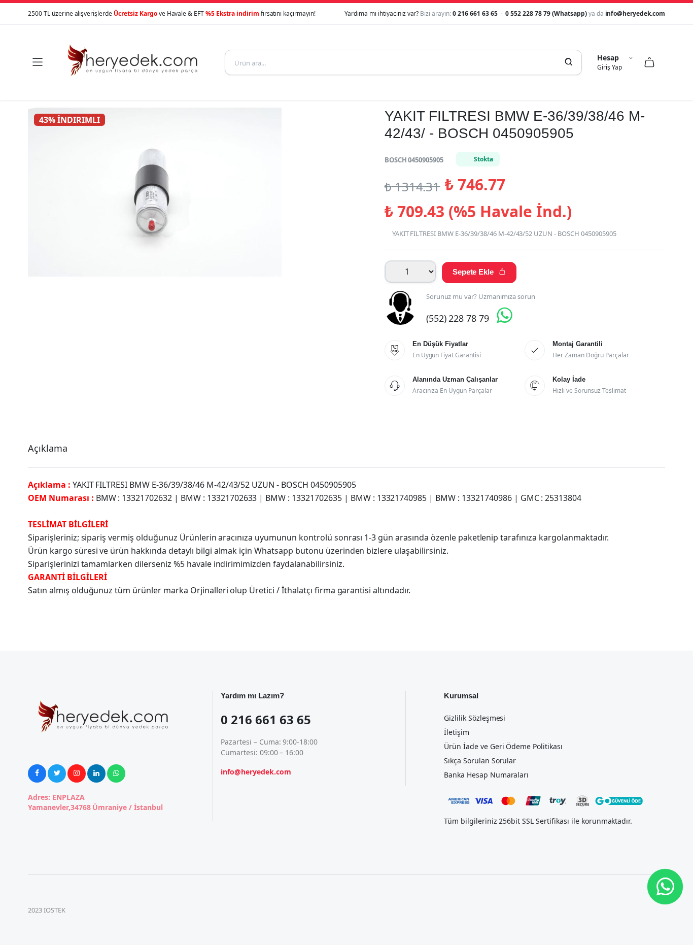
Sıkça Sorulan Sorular (480, 760)
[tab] (47, 448)
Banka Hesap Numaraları (486, 775)
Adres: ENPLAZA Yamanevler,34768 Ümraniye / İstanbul (95, 802)
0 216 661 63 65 (476, 13)
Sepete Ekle (479, 271)
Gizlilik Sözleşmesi (474, 718)
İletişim (456, 732)
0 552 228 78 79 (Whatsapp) (546, 13)
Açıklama (47, 448)
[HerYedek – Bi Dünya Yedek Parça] (133, 62)
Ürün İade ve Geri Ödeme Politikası (503, 746)
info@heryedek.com (635, 13)
